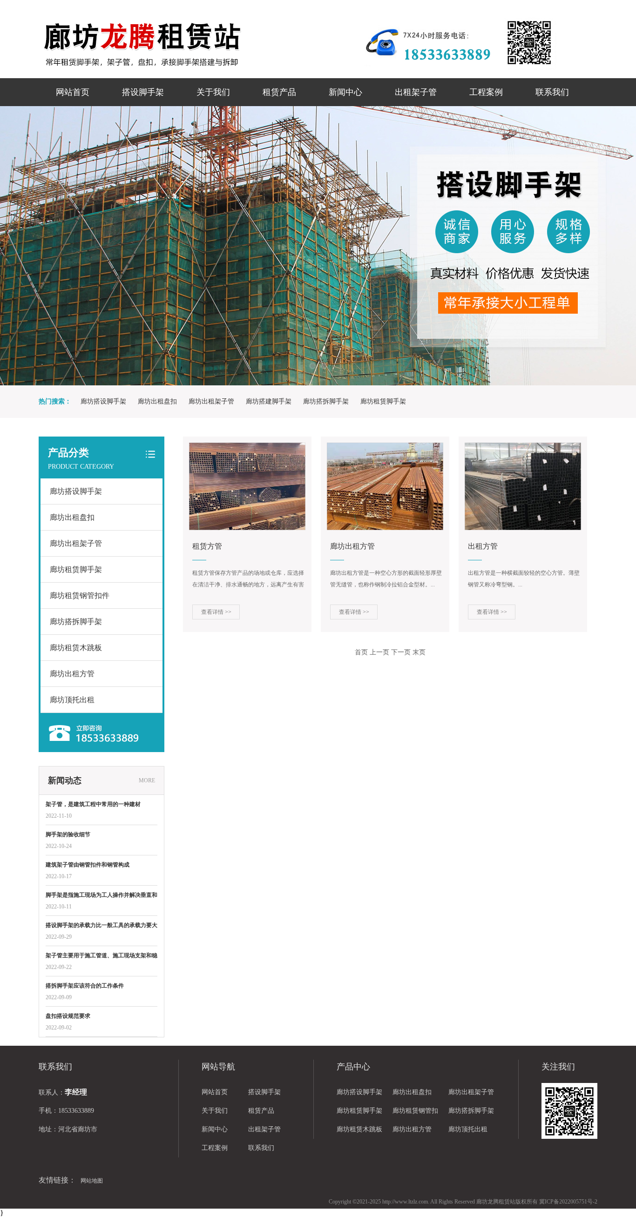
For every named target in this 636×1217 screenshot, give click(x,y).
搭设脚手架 (143, 92)
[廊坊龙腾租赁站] (202, 44)
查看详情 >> (216, 612)
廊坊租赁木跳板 (76, 648)
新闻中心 (345, 92)
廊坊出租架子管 (211, 401)
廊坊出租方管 (72, 674)
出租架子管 (416, 92)
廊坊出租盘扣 (157, 401)
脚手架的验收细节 (68, 834)
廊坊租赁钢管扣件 (79, 595)
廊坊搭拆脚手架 (326, 401)
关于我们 (213, 92)
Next (596, 245)
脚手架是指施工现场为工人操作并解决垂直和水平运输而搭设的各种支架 (101, 896)
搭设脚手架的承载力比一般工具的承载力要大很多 (101, 926)
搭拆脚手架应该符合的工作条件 (85, 985)
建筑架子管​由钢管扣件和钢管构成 (87, 864)
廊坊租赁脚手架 (383, 401)
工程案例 (486, 92)
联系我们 (552, 92)
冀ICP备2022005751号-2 (568, 1201)
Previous (39, 245)
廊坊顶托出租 (72, 700)
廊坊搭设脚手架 (103, 401)
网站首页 (72, 92)
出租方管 (483, 546)
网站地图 (92, 1180)
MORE (147, 780)
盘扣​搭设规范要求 (68, 1016)
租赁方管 (207, 546)
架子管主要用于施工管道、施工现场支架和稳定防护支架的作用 (101, 956)
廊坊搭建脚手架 (268, 401)
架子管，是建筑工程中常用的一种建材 (93, 804)
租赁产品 (279, 92)
